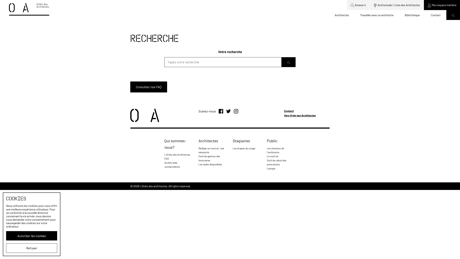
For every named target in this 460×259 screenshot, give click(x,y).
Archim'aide (170, 162)
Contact (436, 15)
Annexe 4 (360, 5)
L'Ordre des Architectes (177, 154)
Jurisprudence (172, 166)
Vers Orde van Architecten (300, 115)
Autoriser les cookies (31, 236)
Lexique (271, 168)
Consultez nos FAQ (149, 87)
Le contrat (273, 156)
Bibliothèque (412, 15)
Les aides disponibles (210, 164)
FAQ (166, 158)
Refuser (31, 248)
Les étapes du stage (244, 148)
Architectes (342, 15)
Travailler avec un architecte (377, 15)
